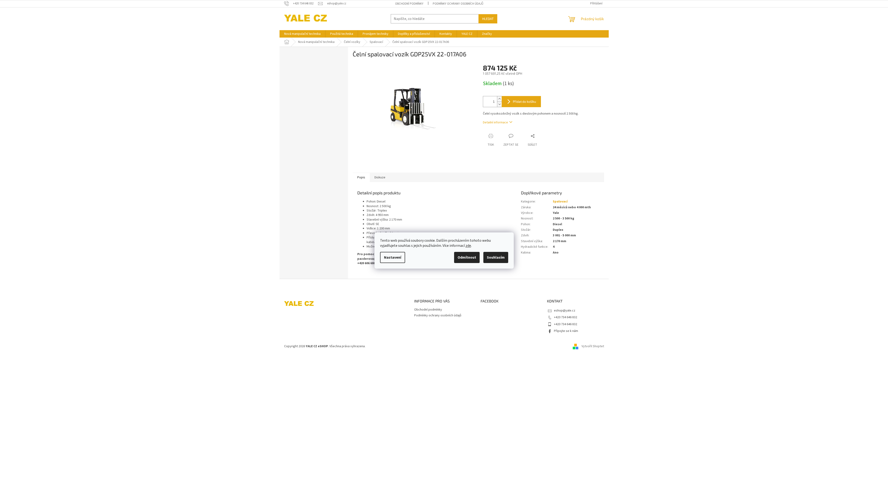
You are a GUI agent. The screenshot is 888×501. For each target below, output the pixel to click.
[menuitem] (302, 34)
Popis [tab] (361, 177)
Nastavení (392, 257)
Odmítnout (467, 257)
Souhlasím (496, 257)
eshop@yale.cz (564, 310)
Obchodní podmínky (409, 4)
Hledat (488, 19)
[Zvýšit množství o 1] (499, 99)
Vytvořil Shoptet (593, 346)
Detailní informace (495, 122)
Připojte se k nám (566, 331)
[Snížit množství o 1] (499, 104)
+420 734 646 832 (565, 317)
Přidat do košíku (524, 101)
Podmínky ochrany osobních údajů (458, 4)
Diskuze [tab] (379, 177)
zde (468, 245)
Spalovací (560, 201)
